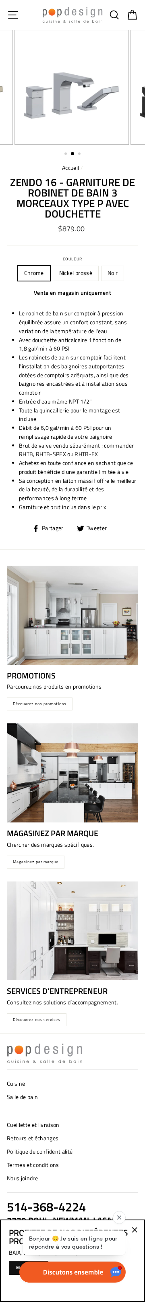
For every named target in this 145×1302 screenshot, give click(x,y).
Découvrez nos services (36, 1020)
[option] (72, 87)
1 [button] (66, 154)
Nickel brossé (75, 273)
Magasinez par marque (35, 862)
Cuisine (16, 1084)
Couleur (72, 259)
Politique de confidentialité (40, 1152)
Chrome (34, 273)
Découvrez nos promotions (39, 704)
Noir (113, 273)
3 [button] (80, 154)
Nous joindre (22, 1178)
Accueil (70, 168)
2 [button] (73, 154)
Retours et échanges (32, 1138)
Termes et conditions (33, 1165)
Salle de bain (22, 1097)
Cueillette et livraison (33, 1125)
